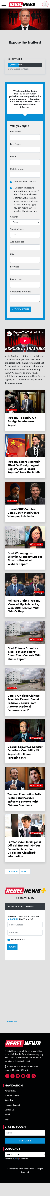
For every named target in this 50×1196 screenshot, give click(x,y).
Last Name (15, 144)
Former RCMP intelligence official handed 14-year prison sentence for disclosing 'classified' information (24, 849)
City (12, 254)
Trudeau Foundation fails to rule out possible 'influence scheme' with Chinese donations (24, 799)
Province (14, 266)
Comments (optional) (20, 291)
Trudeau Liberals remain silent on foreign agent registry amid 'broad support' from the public (24, 467)
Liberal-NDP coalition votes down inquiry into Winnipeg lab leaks (23, 512)
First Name (15, 131)
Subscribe (9, 1100)
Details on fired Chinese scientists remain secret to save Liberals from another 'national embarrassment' (24, 703)
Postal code (16, 279)
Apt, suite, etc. (17, 241)
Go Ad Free (12, 1021)
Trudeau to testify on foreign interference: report (22, 421)
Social (7, 1114)
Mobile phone (17, 169)
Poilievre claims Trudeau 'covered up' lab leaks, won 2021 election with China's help (24, 606)
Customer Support (12, 1104)
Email (13, 156)
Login (7, 1119)
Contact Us (9, 1109)
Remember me (18, 939)
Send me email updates (25, 181)
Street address (17, 229)
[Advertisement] (25, 993)
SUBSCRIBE (13, 919)
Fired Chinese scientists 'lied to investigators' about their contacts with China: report (24, 653)
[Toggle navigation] (4, 4)
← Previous (12, 871)
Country (14, 216)
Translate (24, 1158)
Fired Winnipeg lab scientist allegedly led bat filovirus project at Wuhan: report (25, 558)
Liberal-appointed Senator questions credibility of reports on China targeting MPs (25, 752)
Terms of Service (12, 1095)
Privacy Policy (10, 1090)
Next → (25, 871)
